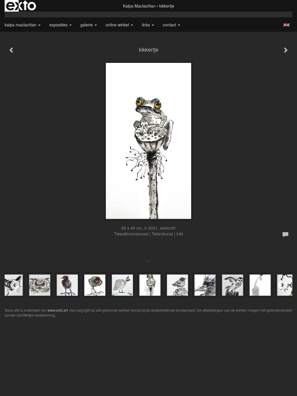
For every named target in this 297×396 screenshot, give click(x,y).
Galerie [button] (87, 25)
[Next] (282, 285)
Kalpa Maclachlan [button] (21, 25)
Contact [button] (170, 25)
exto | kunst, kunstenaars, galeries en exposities (21, 6)
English (286, 25)
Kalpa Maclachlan (139, 6)
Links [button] (146, 25)
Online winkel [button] (118, 25)
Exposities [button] (59, 25)
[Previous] (14, 285)
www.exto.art (58, 310)
